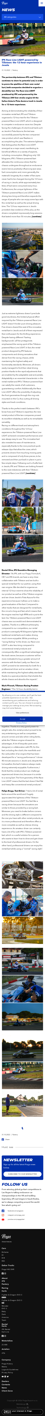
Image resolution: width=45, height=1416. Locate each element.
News (4, 1388)
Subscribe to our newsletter (22, 1174)
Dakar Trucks (8, 1265)
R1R (3, 1258)
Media (4, 1367)
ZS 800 (4, 1345)
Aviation (6, 1349)
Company (6, 1360)
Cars (4, 1248)
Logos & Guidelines (10, 1370)
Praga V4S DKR (8, 1269)
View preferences (22, 713)
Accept (22, 719)
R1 (3, 1255)
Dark (4, 1314)
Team (4, 1320)
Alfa (3, 1353)
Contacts (6, 1384)
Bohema (5, 1252)
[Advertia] (27, 1404)
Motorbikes (7, 1341)
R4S (3, 1261)
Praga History (7, 1364)
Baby (4, 1311)
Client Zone (7, 1391)
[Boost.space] (27, 1408)
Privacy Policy (21, 722)
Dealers (5, 1381)
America (5, 1317)
